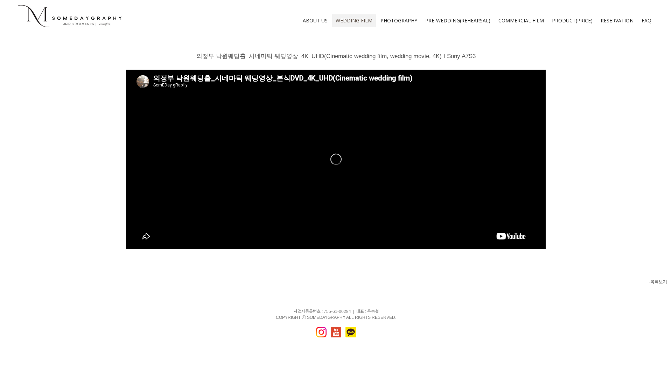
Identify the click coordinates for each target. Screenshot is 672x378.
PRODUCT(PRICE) (572, 20)
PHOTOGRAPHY (398, 20)
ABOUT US (315, 20)
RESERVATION (617, 20)
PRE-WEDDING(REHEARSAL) (457, 20)
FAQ (646, 20)
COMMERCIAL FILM (521, 20)
